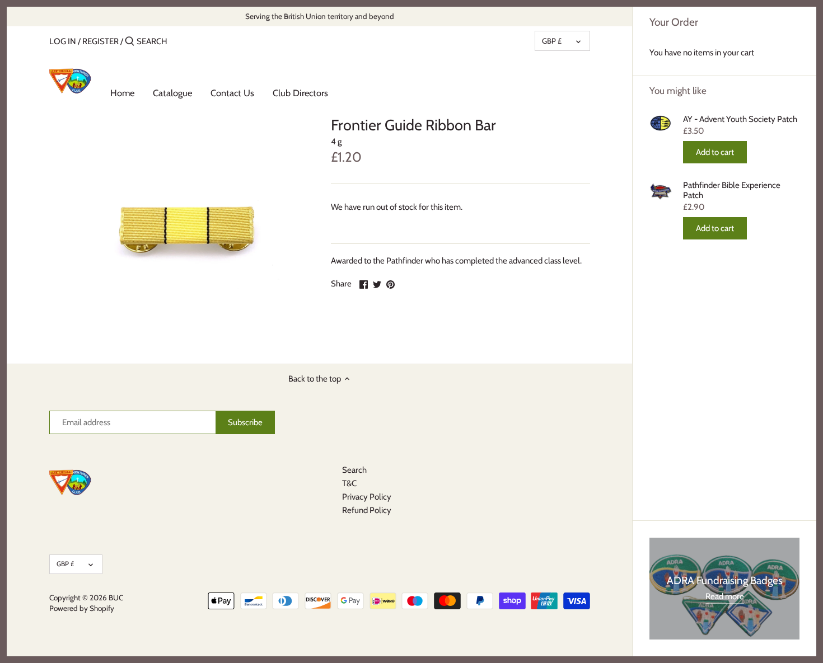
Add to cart (715, 152)
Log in (62, 41)
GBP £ (552, 40)
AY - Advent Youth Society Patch (740, 119)
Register (100, 41)
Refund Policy (366, 510)
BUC (116, 597)
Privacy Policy (366, 497)
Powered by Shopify (81, 608)
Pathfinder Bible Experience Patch (731, 190)
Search (354, 470)
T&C (349, 483)
